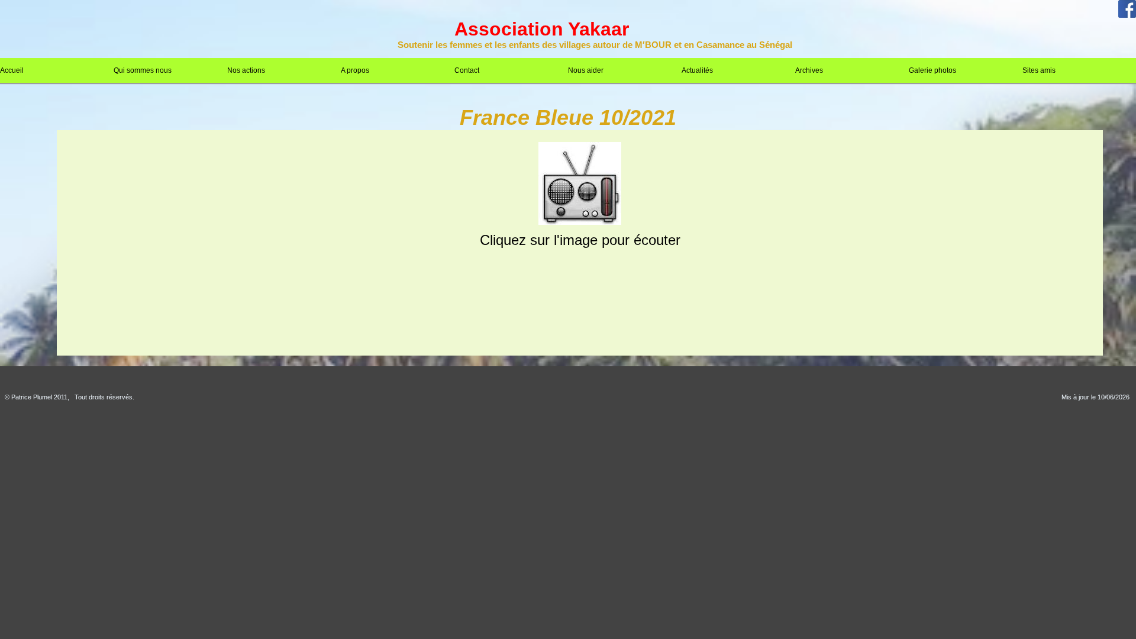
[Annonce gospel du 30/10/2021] (579, 222)
